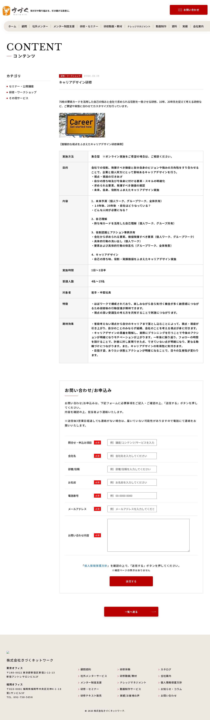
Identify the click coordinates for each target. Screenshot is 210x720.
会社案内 (201, 26)
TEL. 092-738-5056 (20, 697)
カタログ (166, 669)
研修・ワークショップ (23, 92)
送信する (131, 581)
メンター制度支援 (63, 26)
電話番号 (73, 495)
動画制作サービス (130, 689)
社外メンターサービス (96, 676)
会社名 (72, 455)
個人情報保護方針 (171, 682)
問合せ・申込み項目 (80, 442)
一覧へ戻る (131, 611)
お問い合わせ (191, 9)
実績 (185, 26)
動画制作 (161, 26)
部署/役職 (74, 469)
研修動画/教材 (128, 676)
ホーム (11, 26)
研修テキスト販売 (91, 695)
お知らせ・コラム (171, 689)
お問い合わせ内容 (78, 535)
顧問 (24, 26)
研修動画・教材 (113, 26)
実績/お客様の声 (130, 695)
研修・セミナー (89, 26)
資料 (174, 26)
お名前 (72, 482)
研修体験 (125, 669)
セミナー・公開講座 (21, 86)
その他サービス (18, 98)
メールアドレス (77, 509)
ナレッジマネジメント (138, 26)
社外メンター (40, 26)
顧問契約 (86, 669)
